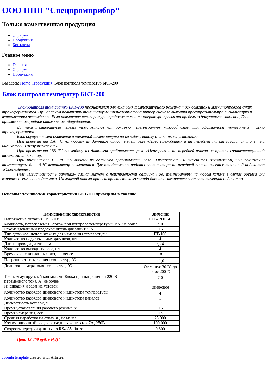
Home (25, 83)
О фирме (20, 35)
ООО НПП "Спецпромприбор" (61, 10)
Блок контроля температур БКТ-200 (53, 94)
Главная (20, 65)
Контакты (21, 45)
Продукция (23, 40)
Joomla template (15, 357)
